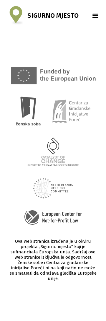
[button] (95, 15)
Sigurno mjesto (53, 15)
